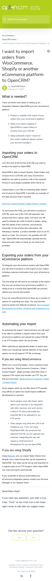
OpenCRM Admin (9, 39)
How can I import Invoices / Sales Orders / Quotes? (24, 204)
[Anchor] (29, 96)
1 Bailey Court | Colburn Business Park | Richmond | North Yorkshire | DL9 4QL (26, 566)
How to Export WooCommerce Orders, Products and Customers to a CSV (25, 308)
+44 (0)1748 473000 (26, 571)
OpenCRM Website (34, 8)
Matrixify (11, 456)
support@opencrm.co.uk (26, 560)
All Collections (8, 35)
